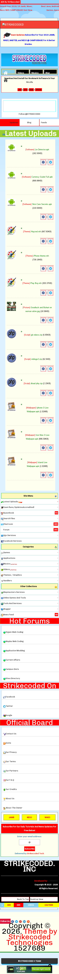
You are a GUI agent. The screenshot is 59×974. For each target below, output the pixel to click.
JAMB (11, 817)
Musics (34, 72)
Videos (20, 72)
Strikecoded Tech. (35, 853)
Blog (48, 72)
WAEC (47, 817)
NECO (29, 817)
